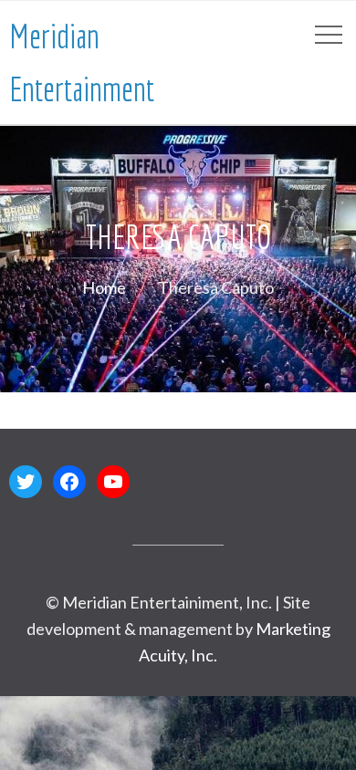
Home (104, 287)
